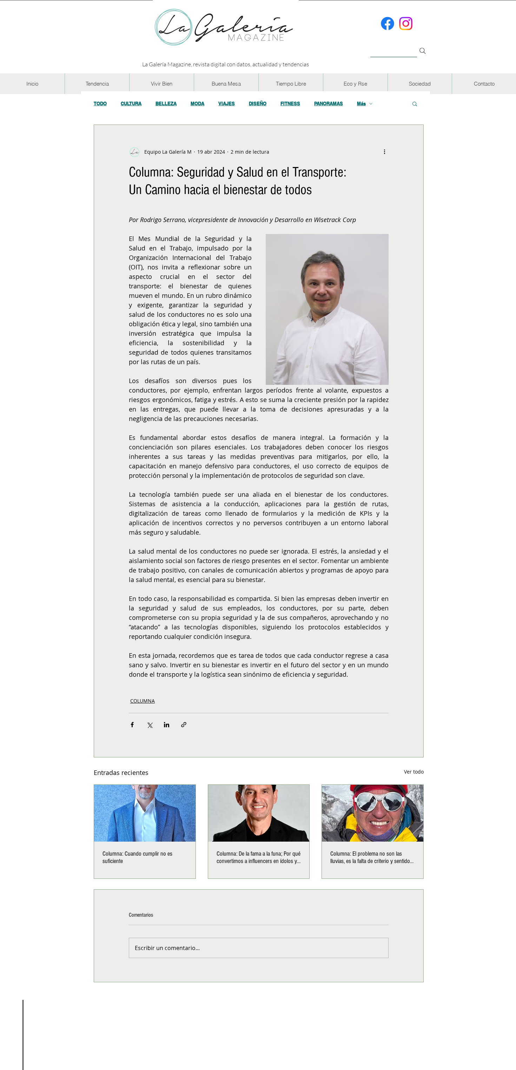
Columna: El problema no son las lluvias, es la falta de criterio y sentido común (370, 857)
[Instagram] (406, 23)
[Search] (422, 51)
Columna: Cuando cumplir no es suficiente (137, 857)
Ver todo (414, 771)
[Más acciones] (384, 151)
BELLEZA (166, 103)
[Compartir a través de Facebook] (132, 724)
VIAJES (226, 103)
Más (361, 103)
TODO (100, 103)
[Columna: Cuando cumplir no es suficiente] (145, 813)
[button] (97, 83)
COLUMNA (142, 700)
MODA (197, 103)
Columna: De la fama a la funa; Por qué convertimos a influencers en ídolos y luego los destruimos (258, 857)
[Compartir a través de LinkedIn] (166, 724)
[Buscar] (393, 46)
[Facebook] (387, 23)
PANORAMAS (328, 103)
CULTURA (131, 103)
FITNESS (290, 103)
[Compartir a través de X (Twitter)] (149, 724)
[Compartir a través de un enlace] (183, 724)
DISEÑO (257, 103)
